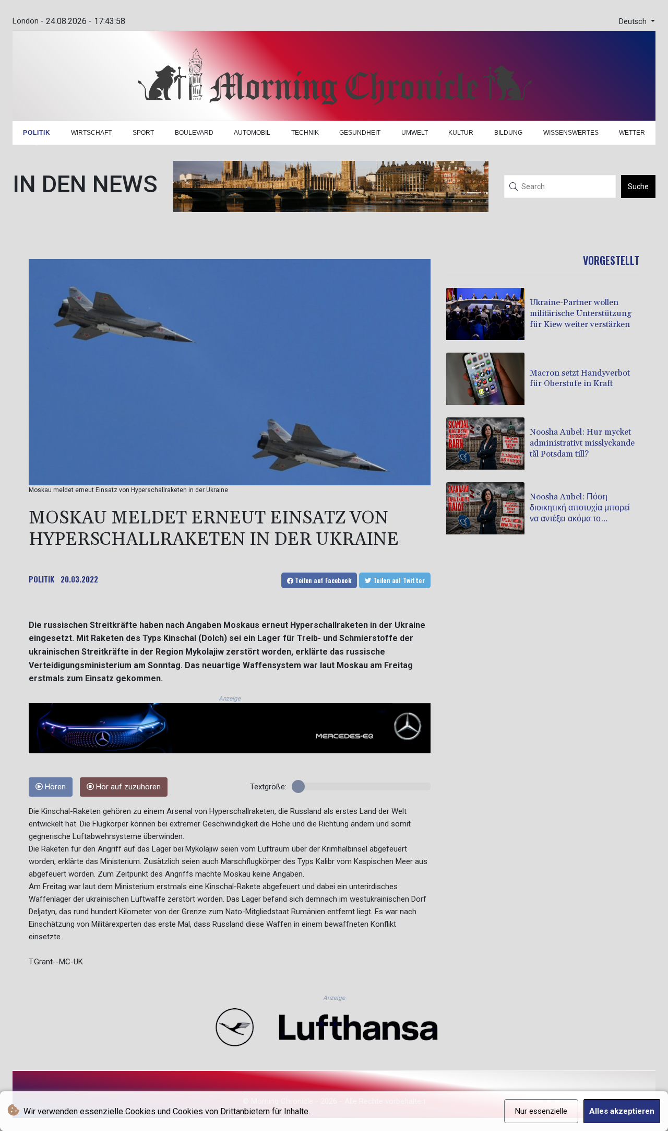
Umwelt (414, 132)
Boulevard (194, 132)
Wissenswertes (571, 132)
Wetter (632, 132)
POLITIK (41, 579)
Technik (305, 132)
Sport (143, 132)
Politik (37, 132)
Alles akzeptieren (621, 1111)
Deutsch (634, 21)
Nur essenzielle (541, 1111)
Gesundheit (359, 132)
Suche (638, 186)
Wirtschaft (91, 132)
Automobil (252, 132)
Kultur (460, 132)
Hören (54, 787)
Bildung (508, 132)
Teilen (322, 580)
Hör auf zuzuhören (127, 787)
